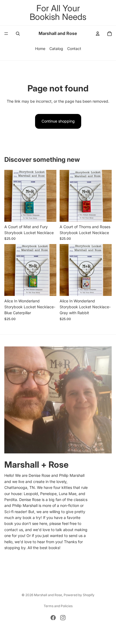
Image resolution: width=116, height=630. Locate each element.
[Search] (18, 34)
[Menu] (6, 33)
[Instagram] (63, 617)
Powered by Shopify (79, 595)
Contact (74, 48)
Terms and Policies (58, 606)
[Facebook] (53, 617)
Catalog (56, 48)
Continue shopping (58, 121)
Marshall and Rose (48, 595)
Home (40, 48)
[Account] (98, 34)
